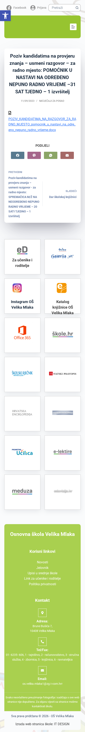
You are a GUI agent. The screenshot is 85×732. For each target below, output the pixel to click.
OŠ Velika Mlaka (62, 716)
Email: (42, 679)
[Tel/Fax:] (42, 641)
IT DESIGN (61, 724)
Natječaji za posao (51, 100)
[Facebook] (17, 155)
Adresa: (42, 621)
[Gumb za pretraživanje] (77, 7)
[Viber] (34, 155)
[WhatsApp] (50, 155)
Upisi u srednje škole (42, 573)
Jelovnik (42, 568)
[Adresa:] (42, 613)
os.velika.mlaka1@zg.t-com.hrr (42, 683)
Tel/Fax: (42, 650)
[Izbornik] (73, 27)
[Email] (67, 155)
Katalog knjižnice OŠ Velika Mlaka (63, 307)
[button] (5, 15)
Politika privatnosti (42, 584)
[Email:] (42, 670)
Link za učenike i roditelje (42, 578)
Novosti (42, 562)
